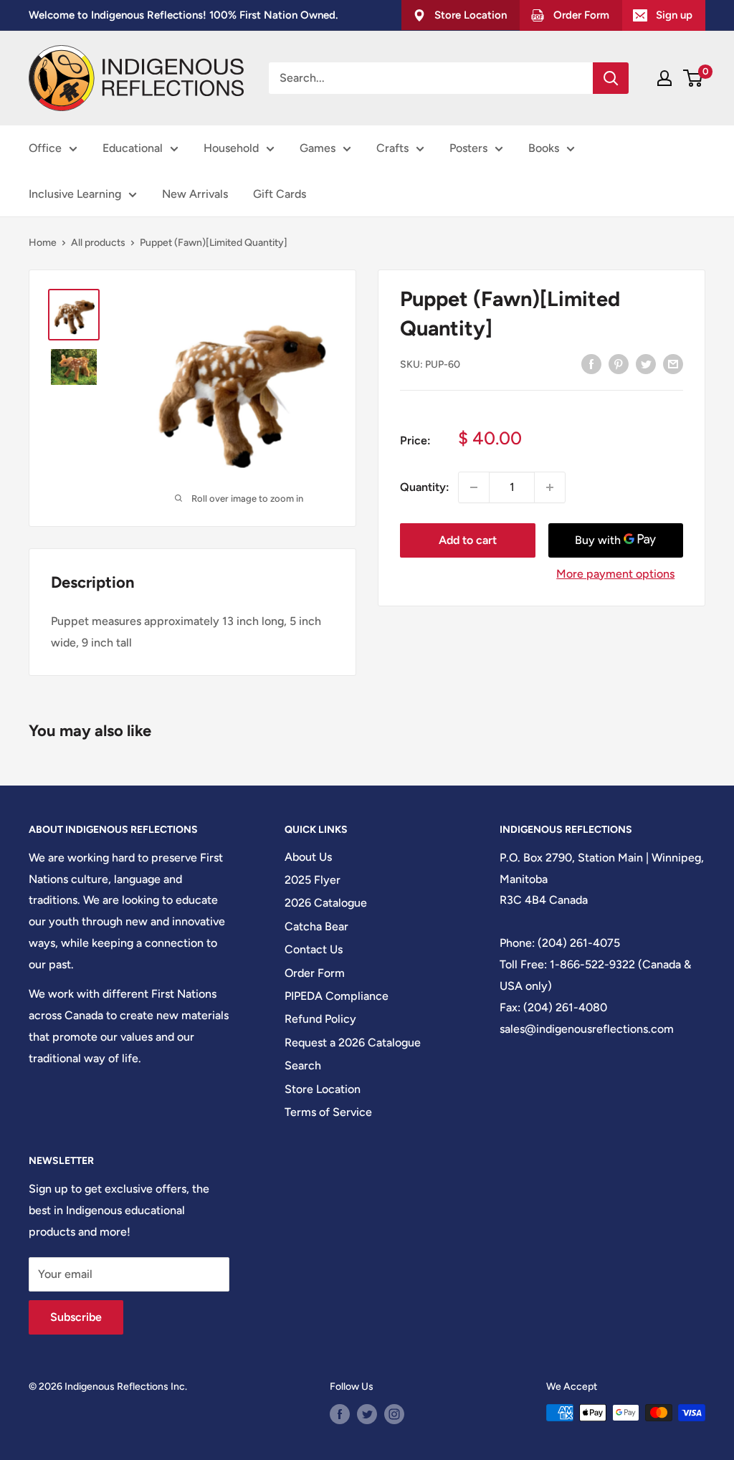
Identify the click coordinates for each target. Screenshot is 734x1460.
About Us (308, 857)
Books (543, 148)
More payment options (615, 574)
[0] (693, 78)
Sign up (674, 15)
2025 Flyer (312, 880)
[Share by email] (673, 363)
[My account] (664, 78)
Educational (133, 148)
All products (98, 243)
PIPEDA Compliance (337, 996)
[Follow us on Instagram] (394, 1414)
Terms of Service (328, 1112)
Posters (468, 148)
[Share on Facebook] (591, 363)
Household (231, 148)
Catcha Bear (316, 926)
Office (45, 148)
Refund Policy (320, 1019)
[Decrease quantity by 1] (474, 487)
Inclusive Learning (75, 194)
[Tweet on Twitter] (646, 363)
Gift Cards (279, 194)
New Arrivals (195, 194)
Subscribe (76, 1317)
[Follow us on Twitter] (367, 1414)
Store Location (323, 1089)
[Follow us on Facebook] (340, 1414)
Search (303, 1065)
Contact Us (314, 949)
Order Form (315, 973)
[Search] (611, 78)
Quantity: (424, 487)
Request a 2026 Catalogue (353, 1042)
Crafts (392, 148)
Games (317, 148)
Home (43, 243)
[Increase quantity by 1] (550, 487)
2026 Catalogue (326, 903)
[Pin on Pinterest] (619, 363)
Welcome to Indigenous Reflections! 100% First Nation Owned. (183, 15)
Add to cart (468, 540)
